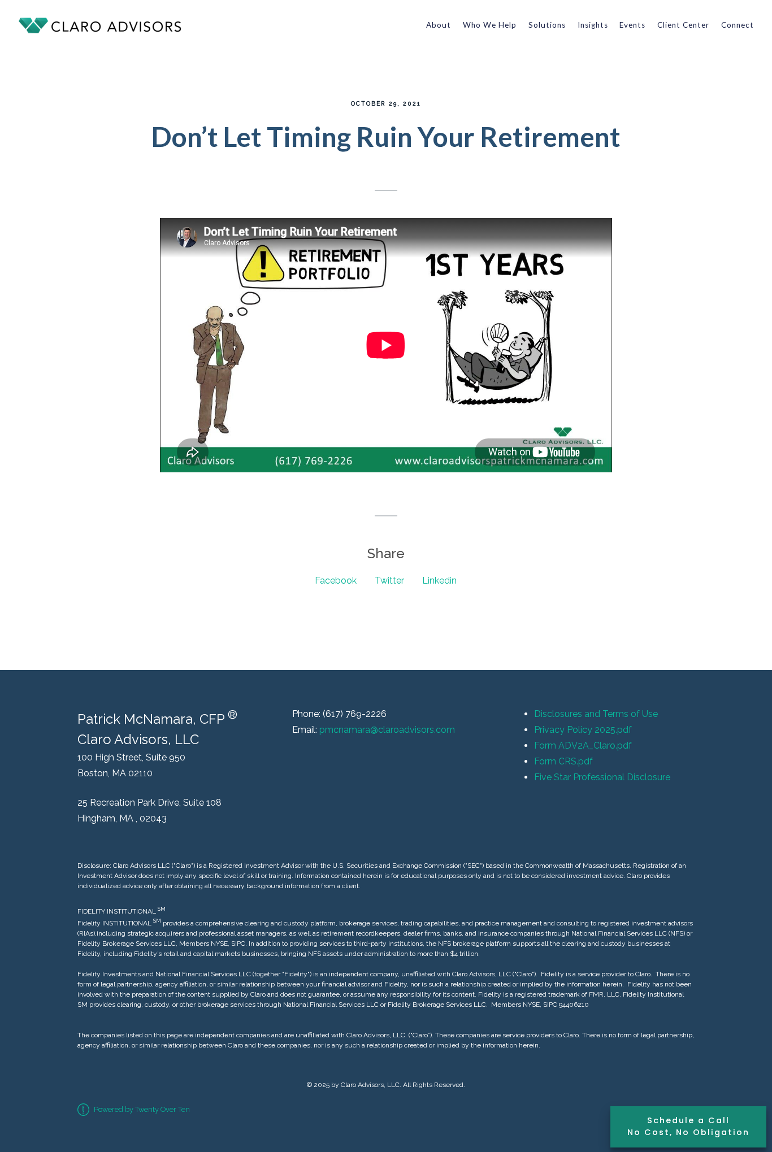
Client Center (683, 24)
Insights (593, 24)
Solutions (547, 24)
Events (632, 24)
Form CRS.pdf (563, 761)
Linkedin (439, 580)
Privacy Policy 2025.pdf (583, 729)
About (438, 24)
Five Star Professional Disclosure (602, 777)
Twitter (389, 580)
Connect (737, 24)
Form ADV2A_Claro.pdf (583, 745)
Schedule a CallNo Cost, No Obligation (688, 1126)
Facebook (336, 580)
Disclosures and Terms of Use (596, 713)
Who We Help (490, 24)
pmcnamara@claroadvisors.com (387, 729)
